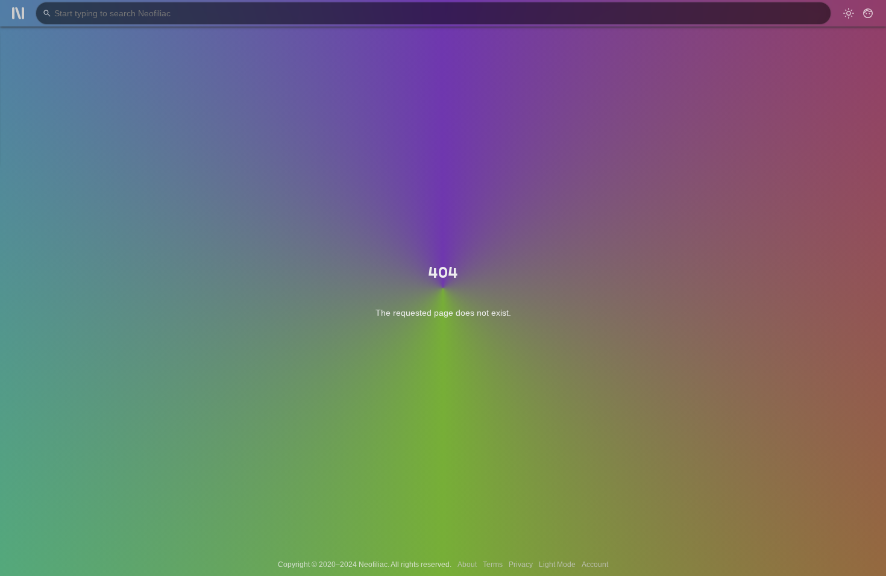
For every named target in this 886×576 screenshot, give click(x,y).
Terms (493, 564)
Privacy (521, 564)
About (467, 564)
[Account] (868, 13)
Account (595, 564)
